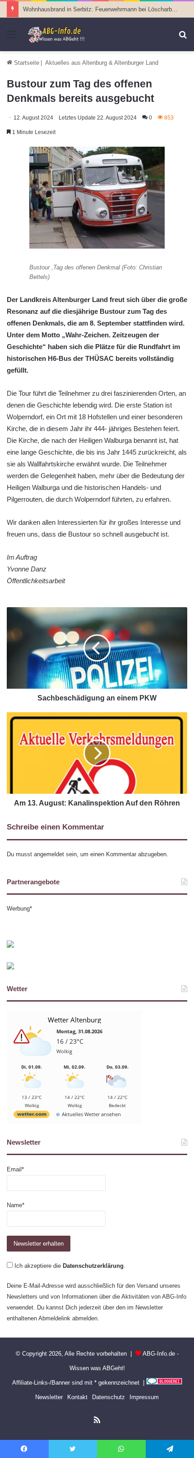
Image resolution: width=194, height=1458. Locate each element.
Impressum (144, 1397)
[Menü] (11, 38)
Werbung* (19, 908)
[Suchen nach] (182, 38)
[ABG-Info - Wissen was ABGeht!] (59, 34)
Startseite (25, 62)
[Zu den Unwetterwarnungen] (33, 1060)
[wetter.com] (32, 1116)
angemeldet (49, 854)
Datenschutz (108, 1397)
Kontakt (77, 1397)
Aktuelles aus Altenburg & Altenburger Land (101, 62)
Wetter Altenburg (74, 1019)
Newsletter (49, 1397)
